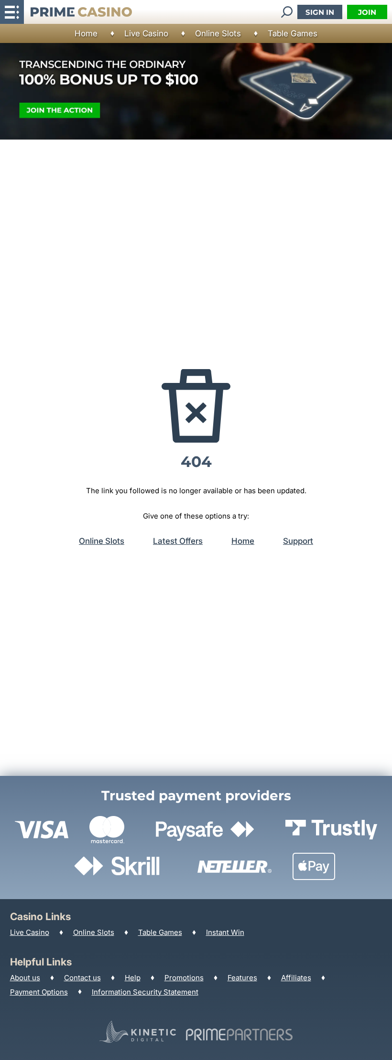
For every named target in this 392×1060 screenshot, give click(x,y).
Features (242, 977)
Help (133, 977)
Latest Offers (178, 541)
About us (25, 977)
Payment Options (39, 991)
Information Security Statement (145, 991)
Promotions (184, 977)
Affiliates (296, 977)
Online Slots (218, 33)
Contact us (82, 977)
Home (86, 33)
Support (298, 541)
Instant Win (225, 932)
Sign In (319, 12)
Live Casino (146, 33)
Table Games (292, 33)
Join (367, 12)
